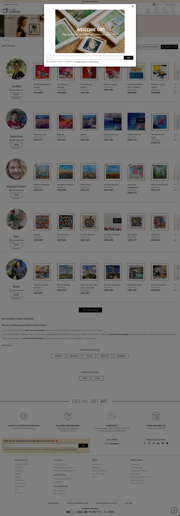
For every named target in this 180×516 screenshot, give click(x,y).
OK (128, 58)
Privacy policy (81, 61)
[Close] (133, 6)
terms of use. (94, 61)
